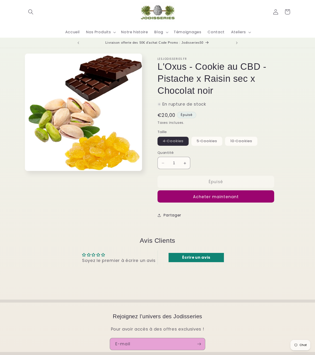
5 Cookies (209, 142)
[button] (31, 12)
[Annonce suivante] (237, 43)
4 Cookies (176, 142)
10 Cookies (244, 142)
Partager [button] (172, 215)
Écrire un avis (196, 257)
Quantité (166, 152)
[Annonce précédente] (78, 43)
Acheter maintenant (216, 197)
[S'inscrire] (199, 344)
